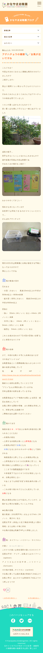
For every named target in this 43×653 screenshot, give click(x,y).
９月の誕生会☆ (34, 598)
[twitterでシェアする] (21, 621)
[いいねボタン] (4, 590)
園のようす (6, 50)
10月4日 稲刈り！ (10, 598)
